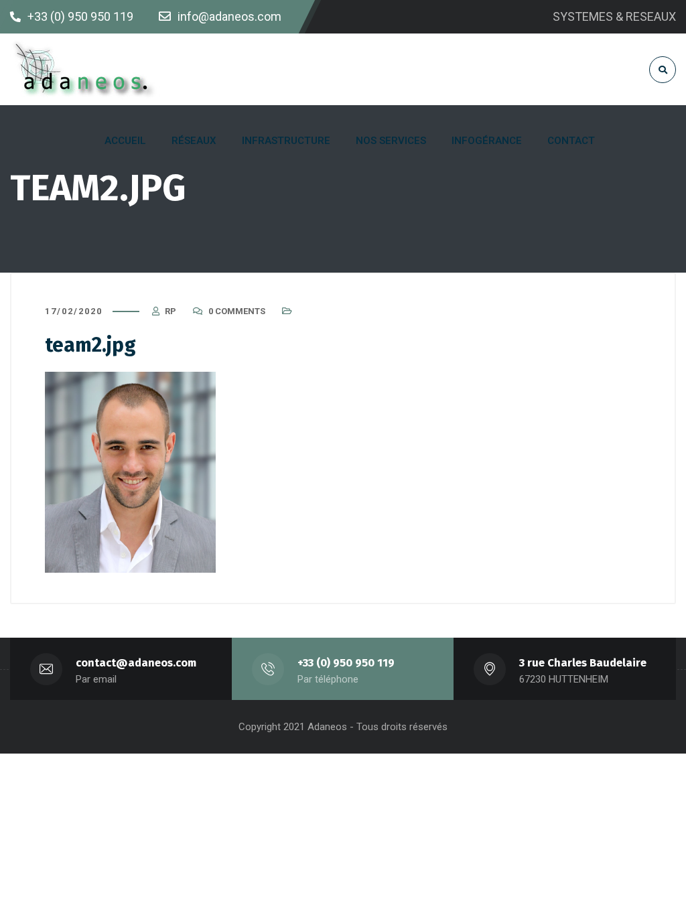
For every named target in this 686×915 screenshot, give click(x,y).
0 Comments (236, 311)
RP (170, 311)
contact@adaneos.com (136, 662)
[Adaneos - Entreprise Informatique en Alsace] (85, 69)
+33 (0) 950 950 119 (346, 662)
